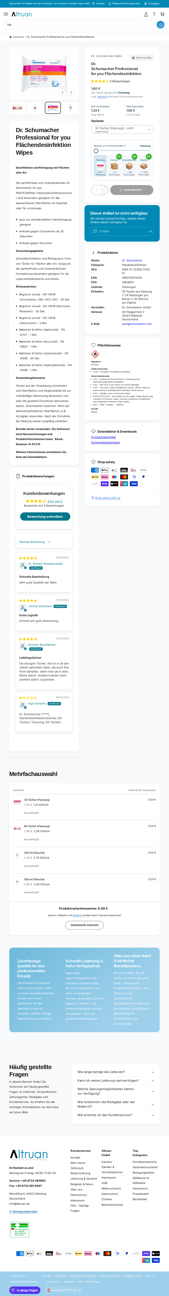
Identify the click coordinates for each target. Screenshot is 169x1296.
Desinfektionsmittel (145, 1167)
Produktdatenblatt (103, 437)
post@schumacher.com (137, 323)
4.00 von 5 (54, 501)
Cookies (107, 1199)
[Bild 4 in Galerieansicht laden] (71, 108)
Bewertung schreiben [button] (45, 516)
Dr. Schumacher (132, 260)
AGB (104, 1182)
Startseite (18, 36)
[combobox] (84, 24)
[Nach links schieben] (62, 92)
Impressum (77, 1200)
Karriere (107, 1161)
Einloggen (154, 3)
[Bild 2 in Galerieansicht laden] (35, 108)
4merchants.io (30, 1281)
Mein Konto (77, 1163)
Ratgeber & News (81, 1184)
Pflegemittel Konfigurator (126, 3)
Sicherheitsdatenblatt (105, 442)
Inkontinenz (140, 1188)
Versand (102, 96)
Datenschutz (78, 1194)
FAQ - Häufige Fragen (79, 1208)
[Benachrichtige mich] (150, 231)
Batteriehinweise (112, 1204)
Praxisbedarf (141, 1193)
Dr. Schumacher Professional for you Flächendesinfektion (60, 36)
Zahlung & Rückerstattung (80, 1170)
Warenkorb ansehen (84, 925)
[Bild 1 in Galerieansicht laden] (17, 108)
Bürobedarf (140, 1199)
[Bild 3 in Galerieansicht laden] (53, 108)
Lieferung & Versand (83, 1178)
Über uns (76, 1189)
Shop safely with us (107, 497)
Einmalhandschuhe (145, 1161)
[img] (28, 558)
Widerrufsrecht (111, 1188)
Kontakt (100, 3)
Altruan (21, 1276)
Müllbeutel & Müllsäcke (141, 1180)
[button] (6, 14)
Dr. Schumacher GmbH (106, 56)
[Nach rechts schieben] (71, 92)
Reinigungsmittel (143, 1172)
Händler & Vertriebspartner (112, 1169)
